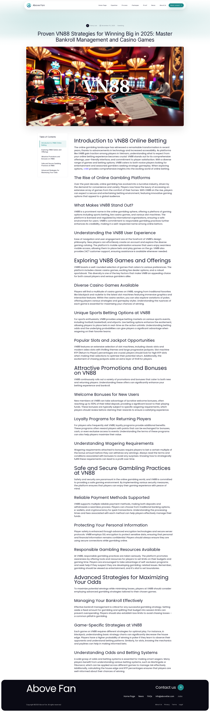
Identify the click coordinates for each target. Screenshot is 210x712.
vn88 (86, 168)
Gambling (120, 25)
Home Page (129, 696)
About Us (158, 704)
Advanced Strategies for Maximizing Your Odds (50, 171)
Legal (181, 704)
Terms (174, 704)
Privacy (167, 704)
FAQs (149, 696)
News (141, 696)
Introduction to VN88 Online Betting (51, 144)
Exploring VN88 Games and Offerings (51, 151)
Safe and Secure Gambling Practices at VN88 (51, 164)
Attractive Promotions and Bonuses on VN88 (50, 158)
